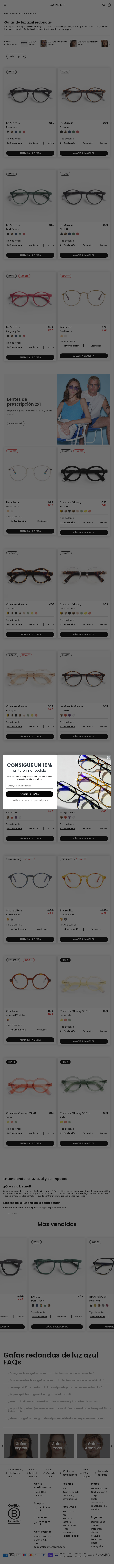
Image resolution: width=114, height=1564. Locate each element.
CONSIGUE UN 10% (29, 794)
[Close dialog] (108, 757)
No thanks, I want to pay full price (30, 800)
